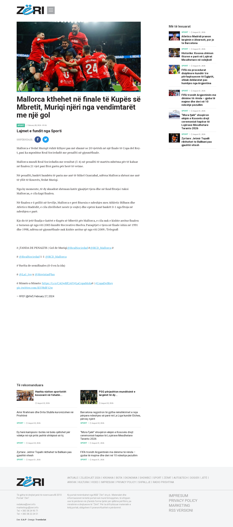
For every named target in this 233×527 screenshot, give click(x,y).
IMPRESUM (178, 495)
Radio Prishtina (163, 482)
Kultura (83, 482)
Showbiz (145, 477)
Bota (119, 477)
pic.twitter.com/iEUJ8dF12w (35, 287)
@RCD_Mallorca (100, 248)
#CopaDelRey (104, 283)
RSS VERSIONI (181, 510)
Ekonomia (130, 477)
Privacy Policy (126, 482)
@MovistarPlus (45, 274)
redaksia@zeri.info (26, 504)
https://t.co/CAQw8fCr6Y (58, 283)
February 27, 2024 (44, 296)
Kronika (108, 477)
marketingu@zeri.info (28, 507)
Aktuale (72, 477)
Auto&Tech (181, 477)
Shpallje (144, 482)
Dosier (194, 477)
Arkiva (71, 482)
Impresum (107, 482)
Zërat (167, 477)
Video (94, 482)
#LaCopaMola (83, 283)
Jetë (204, 477)
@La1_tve (25, 274)
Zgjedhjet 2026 (90, 477)
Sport (20, 125)
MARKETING (179, 505)
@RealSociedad (77, 248)
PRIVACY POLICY (183, 500)
